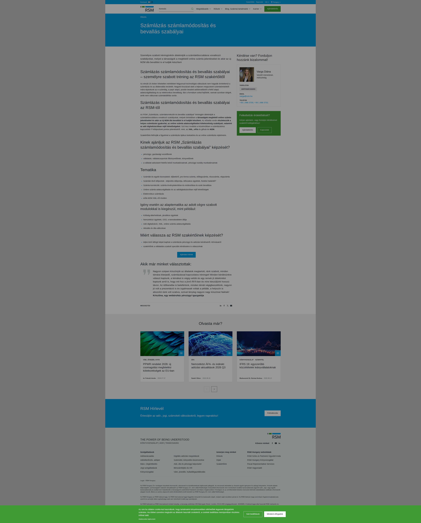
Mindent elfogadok (275, 514)
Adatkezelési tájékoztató (147, 519)
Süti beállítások (253, 514)
